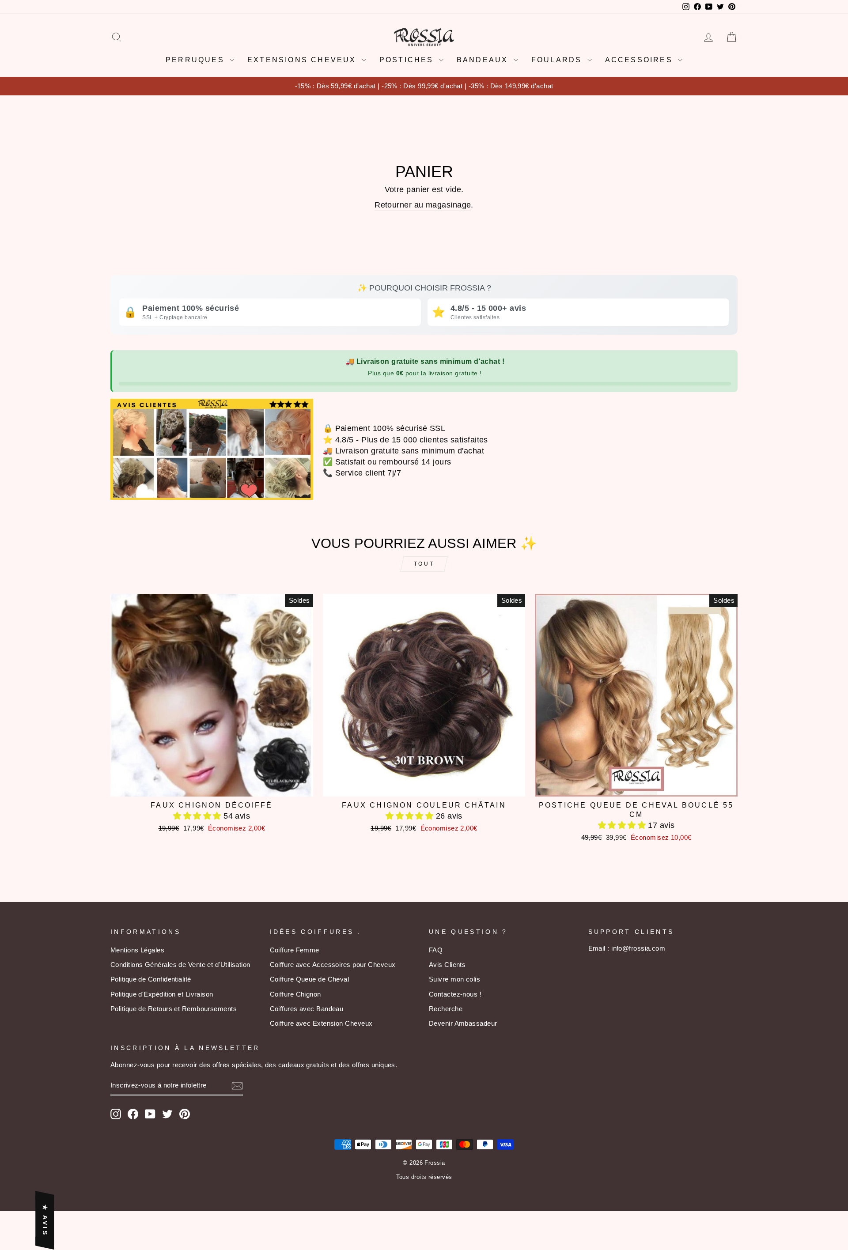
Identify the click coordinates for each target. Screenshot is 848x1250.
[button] (198, 816)
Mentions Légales (137, 950)
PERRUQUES (196, 60)
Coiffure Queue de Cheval (309, 979)
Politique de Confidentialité (150, 979)
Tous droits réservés (424, 1177)
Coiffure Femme (294, 950)
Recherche (445, 1008)
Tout (424, 564)
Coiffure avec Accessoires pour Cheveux (333, 964)
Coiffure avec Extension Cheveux (321, 1023)
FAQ (436, 950)
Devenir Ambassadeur (463, 1023)
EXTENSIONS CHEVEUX (303, 60)
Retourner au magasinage (423, 204)
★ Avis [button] (45, 1220)
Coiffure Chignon (295, 994)
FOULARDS (558, 60)
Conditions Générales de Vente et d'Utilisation (180, 964)
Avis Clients (447, 964)
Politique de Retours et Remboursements (173, 1008)
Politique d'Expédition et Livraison (161, 994)
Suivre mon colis (454, 979)
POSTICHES (408, 60)
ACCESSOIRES (640, 60)
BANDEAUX (484, 60)
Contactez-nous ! (455, 994)
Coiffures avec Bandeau (307, 1008)
